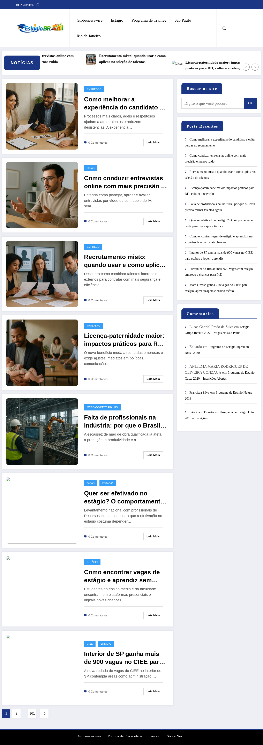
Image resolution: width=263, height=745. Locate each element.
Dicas (91, 168)
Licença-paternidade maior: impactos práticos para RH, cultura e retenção (203, 65)
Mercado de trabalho (102, 407)
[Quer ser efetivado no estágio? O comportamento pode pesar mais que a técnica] (42, 510)
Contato (154, 736)
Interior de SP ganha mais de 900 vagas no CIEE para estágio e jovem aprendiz (123, 658)
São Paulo (182, 20)
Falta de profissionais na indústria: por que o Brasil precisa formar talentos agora (122, 421)
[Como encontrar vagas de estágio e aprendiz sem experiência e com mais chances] (42, 588)
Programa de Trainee (149, 20)
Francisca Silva (199, 392)
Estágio (117, 20)
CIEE (90, 643)
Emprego (93, 246)
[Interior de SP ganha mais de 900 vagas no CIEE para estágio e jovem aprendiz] (42, 667)
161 (32, 713)
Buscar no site (202, 88)
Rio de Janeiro (89, 36)
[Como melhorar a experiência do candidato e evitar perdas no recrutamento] (42, 116)
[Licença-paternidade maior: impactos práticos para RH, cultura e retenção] (42, 352)
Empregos (94, 89)
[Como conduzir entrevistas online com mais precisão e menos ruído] (42, 194)
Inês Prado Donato (201, 412)
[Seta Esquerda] (246, 67)
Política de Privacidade (125, 736)
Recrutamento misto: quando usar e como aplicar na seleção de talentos (121, 59)
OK (250, 103)
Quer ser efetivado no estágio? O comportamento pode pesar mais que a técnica (124, 497)
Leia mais (153, 142)
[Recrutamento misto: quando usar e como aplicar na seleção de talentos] (42, 273)
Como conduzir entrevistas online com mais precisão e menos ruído (124, 182)
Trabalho (93, 325)
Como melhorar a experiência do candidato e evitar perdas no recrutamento (123, 103)
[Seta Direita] (255, 67)
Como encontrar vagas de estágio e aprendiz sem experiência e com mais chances (122, 576)
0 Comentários (97, 142)
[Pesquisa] (224, 28)
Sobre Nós (174, 736)
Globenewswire (90, 20)
